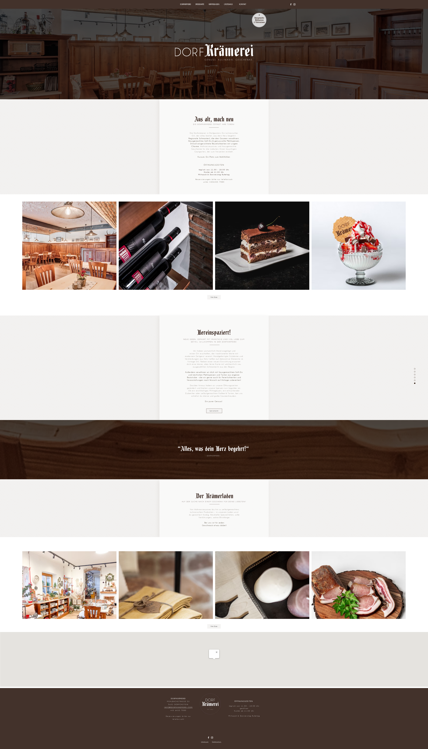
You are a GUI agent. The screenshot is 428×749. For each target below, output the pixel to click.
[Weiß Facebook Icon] (290, 4)
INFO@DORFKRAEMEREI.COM (178, 707)
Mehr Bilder (214, 297)
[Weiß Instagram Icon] (294, 4)
